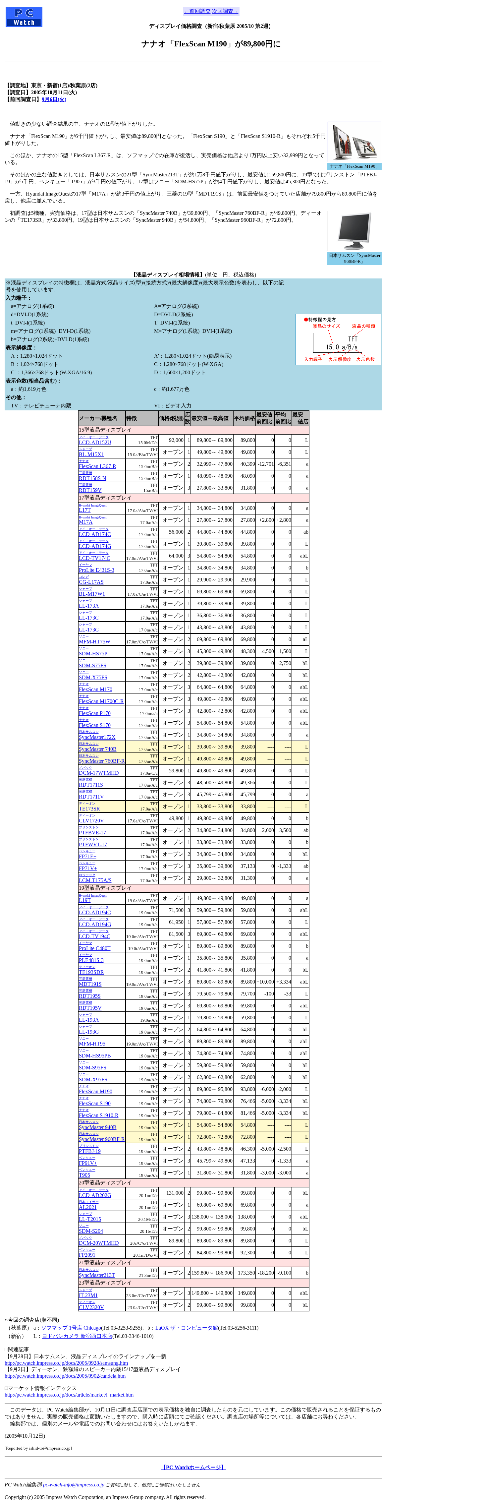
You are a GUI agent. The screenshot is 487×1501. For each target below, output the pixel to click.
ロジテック (87, 875)
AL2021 (88, 1207)
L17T (85, 510)
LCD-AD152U (95, 442)
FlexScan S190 (95, 1103)
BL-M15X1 (91, 454)
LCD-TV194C (94, 936)
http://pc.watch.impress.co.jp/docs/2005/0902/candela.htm (65, 1376)
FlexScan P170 (95, 713)
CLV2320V (91, 1307)
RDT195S (90, 996)
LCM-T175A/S (95, 880)
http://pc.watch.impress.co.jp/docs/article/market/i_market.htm (69, 1395)
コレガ (84, 576)
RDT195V (90, 1008)
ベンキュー (87, 851)
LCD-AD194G (95, 924)
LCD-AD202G (95, 1195)
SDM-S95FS (92, 1067)
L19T (85, 900)
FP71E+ (87, 856)
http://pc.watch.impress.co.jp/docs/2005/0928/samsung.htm (66, 1363)
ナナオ (84, 461)
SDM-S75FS (92, 665)
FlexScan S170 (95, 725)
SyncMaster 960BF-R (102, 1139)
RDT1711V (91, 797)
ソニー (84, 636)
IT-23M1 (88, 1295)
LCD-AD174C (95, 534)
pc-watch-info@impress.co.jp (73, 1484)
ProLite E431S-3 (96, 570)
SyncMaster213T (97, 1275)
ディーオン (87, 803)
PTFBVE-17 (92, 832)
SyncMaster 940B (98, 1127)
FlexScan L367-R (97, 466)
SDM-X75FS (93, 677)
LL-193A (89, 1020)
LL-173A (89, 606)
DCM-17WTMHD (99, 773)
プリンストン (89, 827)
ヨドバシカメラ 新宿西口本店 (77, 1336)
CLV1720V (91, 820)
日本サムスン (89, 732)
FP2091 (87, 1255)
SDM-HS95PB (95, 1055)
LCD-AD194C (95, 912)
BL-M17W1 (92, 594)
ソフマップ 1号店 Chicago (71, 1328)
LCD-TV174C (94, 558)
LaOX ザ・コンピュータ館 (186, 1328)
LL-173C (89, 618)
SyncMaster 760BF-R (102, 761)
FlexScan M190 (95, 1091)
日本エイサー (89, 1202)
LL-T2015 (90, 1219)
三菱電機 (85, 473)
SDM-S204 (91, 1231)
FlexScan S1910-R (99, 1115)
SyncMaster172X (97, 737)
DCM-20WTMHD (99, 1243)
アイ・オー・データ (94, 437)
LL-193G (89, 1032)
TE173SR (89, 808)
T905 (84, 1175)
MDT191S (90, 984)
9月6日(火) (54, 99)
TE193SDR (91, 972)
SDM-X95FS (93, 1079)
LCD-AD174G (95, 546)
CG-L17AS (91, 582)
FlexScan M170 (95, 689)
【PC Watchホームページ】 (193, 1467)
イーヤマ (85, 565)
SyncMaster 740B (98, 749)
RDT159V (90, 490)
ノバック (85, 767)
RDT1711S (91, 785)
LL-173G (89, 629)
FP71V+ (88, 868)
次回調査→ (225, 11)
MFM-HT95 (92, 1044)
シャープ (85, 449)
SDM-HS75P (93, 653)
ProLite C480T (95, 948)
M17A (86, 522)
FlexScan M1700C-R (101, 701)
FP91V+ (88, 1163)
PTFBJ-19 (90, 1151)
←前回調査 (197, 11)
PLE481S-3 (91, 960)
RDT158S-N (92, 478)
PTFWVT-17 (93, 844)
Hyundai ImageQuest (93, 505)
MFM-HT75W (94, 641)
